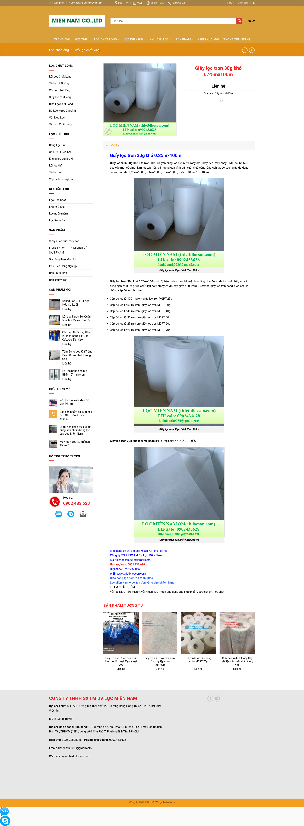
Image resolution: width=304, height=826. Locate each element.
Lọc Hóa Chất (57, 200)
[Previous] (103, 645)
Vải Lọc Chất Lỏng (60, 124)
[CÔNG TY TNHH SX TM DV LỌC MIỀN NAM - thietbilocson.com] (77, 21)
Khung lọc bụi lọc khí (61, 158)
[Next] (254, 645)
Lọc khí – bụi (133, 39)
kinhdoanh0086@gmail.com (75, 748)
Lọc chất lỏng (105, 39)
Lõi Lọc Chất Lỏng (60, 76)
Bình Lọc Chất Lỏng (61, 104)
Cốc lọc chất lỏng (59, 90)
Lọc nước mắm (58, 213)
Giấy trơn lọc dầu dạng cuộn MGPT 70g (198, 660)
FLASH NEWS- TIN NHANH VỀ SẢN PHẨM (68, 250)
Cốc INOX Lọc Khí (60, 152)
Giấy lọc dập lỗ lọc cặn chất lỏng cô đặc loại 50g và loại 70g (121, 661)
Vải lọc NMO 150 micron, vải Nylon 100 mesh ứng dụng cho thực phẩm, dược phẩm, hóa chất (167, 591)
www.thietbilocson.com (76, 756)
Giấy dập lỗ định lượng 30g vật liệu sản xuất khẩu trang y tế (237, 661)
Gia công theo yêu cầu (62, 259)
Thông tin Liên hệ (236, 39)
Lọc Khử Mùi (57, 207)
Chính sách (243, 2)
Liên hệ (66, 309)
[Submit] (239, 21)
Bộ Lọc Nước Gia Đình (62, 110)
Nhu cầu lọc (159, 39)
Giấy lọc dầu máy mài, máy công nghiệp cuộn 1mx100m (159, 661)
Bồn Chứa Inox (58, 273)
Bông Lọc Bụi (57, 145)
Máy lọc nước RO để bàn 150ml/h (75, 443)
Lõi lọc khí (55, 165)
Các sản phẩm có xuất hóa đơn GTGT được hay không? (76, 415)
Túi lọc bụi (55, 172)
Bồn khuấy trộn (58, 279)
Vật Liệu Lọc (57, 117)
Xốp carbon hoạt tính (61, 179)
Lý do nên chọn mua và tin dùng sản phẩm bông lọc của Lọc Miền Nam (75, 430)
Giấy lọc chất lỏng (87, 50)
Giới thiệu (82, 39)
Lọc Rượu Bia (57, 220)
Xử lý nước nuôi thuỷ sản (64, 241)
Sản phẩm (183, 39)
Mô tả (114, 145)
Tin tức (230, 2)
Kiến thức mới (208, 39)
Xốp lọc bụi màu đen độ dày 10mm (74, 402)
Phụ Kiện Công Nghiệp (63, 266)
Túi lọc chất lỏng (59, 83)
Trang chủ (62, 39)
